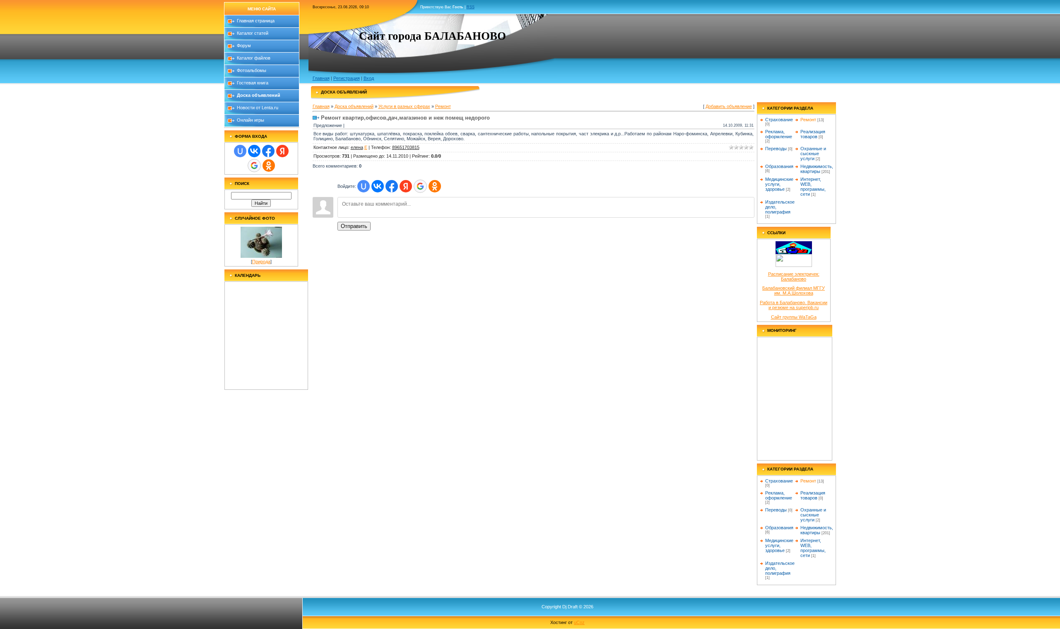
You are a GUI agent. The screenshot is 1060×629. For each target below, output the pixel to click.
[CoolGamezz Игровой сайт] (794, 265)
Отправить (354, 226)
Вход (369, 78)
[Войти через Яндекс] (282, 151)
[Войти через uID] (240, 151)
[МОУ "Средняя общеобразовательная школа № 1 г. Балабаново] (794, 252)
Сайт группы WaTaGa (794, 316)
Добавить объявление (729, 106)
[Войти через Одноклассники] (269, 165)
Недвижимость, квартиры (816, 169)
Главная (321, 78)
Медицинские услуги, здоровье (779, 184)
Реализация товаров (812, 134)
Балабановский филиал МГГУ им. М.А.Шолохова (793, 290)
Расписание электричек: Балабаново (793, 276)
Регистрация (346, 78)
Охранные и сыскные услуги (813, 153)
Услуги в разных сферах (404, 106)
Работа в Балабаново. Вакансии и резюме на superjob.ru (793, 305)
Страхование (779, 119)
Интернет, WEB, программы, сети (813, 187)
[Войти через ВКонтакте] (254, 151)
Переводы (776, 148)
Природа (261, 261)
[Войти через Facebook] (268, 151)
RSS (471, 7)
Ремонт (443, 106)
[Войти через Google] (254, 165)
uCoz (579, 622)
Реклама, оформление (778, 134)
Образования (779, 166)
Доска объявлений (354, 106)
